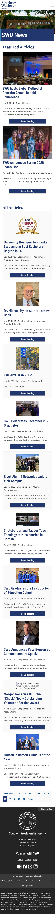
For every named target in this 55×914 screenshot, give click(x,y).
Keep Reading (27, 121)
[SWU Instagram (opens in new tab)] (19, 867)
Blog (35, 859)
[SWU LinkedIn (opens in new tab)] (35, 867)
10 (25, 793)
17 (10, 799)
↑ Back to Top (46, 808)
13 (39, 793)
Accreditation (18, 876)
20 (24, 799)
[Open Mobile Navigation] (52, 5)
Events (28, 859)
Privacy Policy (31, 881)
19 (19, 799)
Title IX (41, 881)
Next (30, 799)
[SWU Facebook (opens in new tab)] (25, 867)
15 (48, 793)
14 (44, 793)
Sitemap (50, 881)
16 (5, 799)
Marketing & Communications (12, 881)
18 (14, 799)
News (20, 859)
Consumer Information (34, 876)
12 (34, 793)
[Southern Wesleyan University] (27, 821)
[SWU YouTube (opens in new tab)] (30, 867)
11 (30, 793)
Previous (8, 793)
